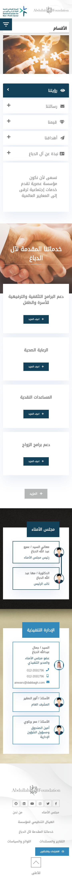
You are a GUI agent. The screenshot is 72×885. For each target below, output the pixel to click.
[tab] (36, 90)
